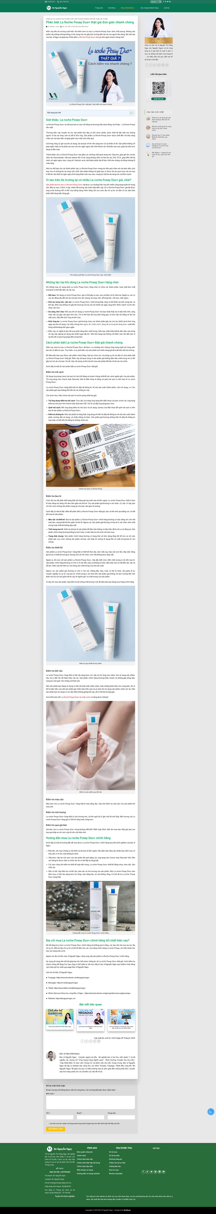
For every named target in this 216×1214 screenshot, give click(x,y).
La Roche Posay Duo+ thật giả (89, 37)
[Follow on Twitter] (167, 1)
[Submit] (160, 1)
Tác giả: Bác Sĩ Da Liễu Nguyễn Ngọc (75, 26)
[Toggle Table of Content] (130, 113)
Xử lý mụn (104, 19)
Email (79, 1113)
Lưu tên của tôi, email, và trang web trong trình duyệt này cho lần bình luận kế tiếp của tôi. (85, 1123)
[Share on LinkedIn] (99, 1041)
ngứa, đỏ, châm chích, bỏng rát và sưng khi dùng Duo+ (105, 324)
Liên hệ (166, 8)
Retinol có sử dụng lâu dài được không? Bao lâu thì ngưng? (161, 120)
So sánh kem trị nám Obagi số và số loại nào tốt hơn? (160, 146)
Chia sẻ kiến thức (127, 8)
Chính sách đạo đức (85, 1166)
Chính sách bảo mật (85, 1159)
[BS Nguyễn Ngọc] (57, 8)
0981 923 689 (54, 1172)
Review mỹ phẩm (116, 1173)
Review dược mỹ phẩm (92, 19)
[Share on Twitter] (86, 1041)
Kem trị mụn (78, 19)
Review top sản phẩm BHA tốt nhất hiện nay (161, 137)
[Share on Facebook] (82, 1041)
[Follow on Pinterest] (159, 65)
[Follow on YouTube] (167, 65)
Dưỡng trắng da (115, 1159)
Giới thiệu (111, 8)
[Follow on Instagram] (165, 1)
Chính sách (81, 1155)
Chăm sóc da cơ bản (53, 19)
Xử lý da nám (114, 1155)
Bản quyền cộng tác (85, 1152)
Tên (48, 1113)
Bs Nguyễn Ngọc (59, 1176)
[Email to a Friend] (90, 1041)
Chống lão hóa (115, 1166)
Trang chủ (99, 8)
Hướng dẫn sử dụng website (88, 1173)
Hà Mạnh (127, 1210)
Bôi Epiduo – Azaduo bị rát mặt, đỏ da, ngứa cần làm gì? (161, 154)
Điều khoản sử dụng (85, 1170)
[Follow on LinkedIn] (163, 65)
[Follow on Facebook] (163, 1)
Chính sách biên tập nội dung (88, 1163)
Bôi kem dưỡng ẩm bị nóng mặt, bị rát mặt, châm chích (161, 128)
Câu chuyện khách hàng (150, 8)
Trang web (112, 1113)
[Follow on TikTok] (151, 65)
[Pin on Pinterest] (95, 1041)
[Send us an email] (170, 1)
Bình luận (50, 1094)
